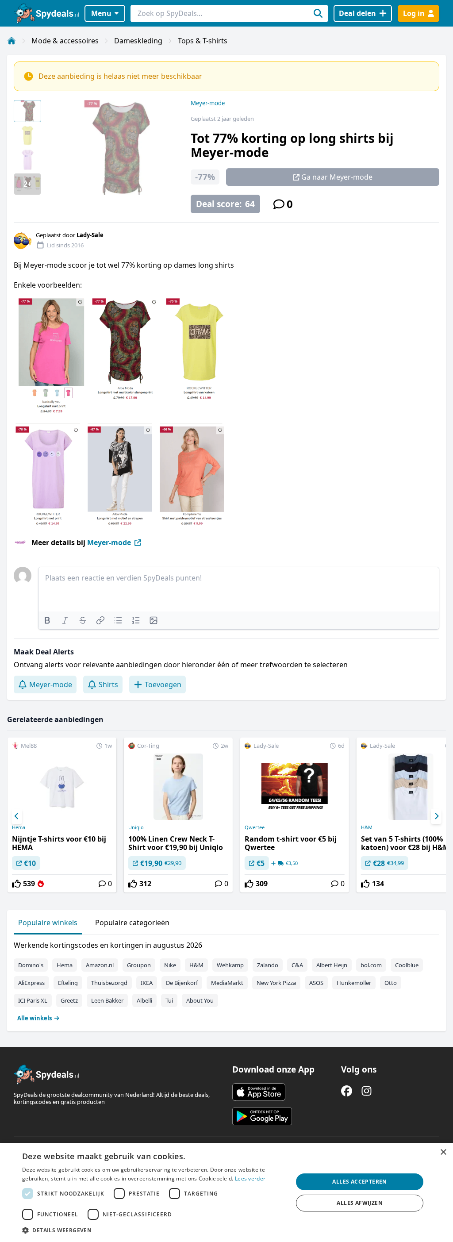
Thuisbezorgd (109, 983)
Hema (18, 827)
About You (200, 1000)
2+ (27, 184)
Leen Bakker (107, 1000)
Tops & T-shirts (202, 41)
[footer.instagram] (366, 1090)
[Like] (16, 883)
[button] (153, 1230)
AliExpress (31, 983)
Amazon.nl (100, 965)
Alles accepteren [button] (359, 1181)
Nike (170, 965)
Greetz (69, 1000)
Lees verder (250, 1178)
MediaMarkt (227, 983)
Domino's (30, 965)
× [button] (443, 1152)
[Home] (11, 40)
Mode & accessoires (65, 41)
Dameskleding (138, 41)
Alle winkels (34, 1018)
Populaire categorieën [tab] (132, 922)
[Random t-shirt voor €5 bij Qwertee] (294, 815)
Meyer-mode (208, 103)
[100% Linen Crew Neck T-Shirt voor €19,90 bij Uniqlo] (178, 815)
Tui (169, 1000)
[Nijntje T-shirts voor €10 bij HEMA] (62, 815)
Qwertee (255, 827)
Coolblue (406, 965)
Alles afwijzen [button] (360, 1203)
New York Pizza (276, 983)
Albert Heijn (331, 965)
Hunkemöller (354, 983)
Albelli (144, 1000)
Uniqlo (136, 827)
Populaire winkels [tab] (47, 922)
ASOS (316, 983)
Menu (101, 13)
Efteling (68, 983)
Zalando (267, 965)
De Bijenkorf (182, 983)
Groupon (139, 965)
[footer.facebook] (346, 1090)
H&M (196, 965)
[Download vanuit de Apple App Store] (258, 1092)
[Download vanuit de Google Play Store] (262, 1116)
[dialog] (226, 1192)
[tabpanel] (226, 979)
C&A (297, 965)
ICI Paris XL (32, 1000)
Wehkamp (230, 965)
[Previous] (17, 816)
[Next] (436, 816)
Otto (390, 983)
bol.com (371, 965)
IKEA (147, 983)
